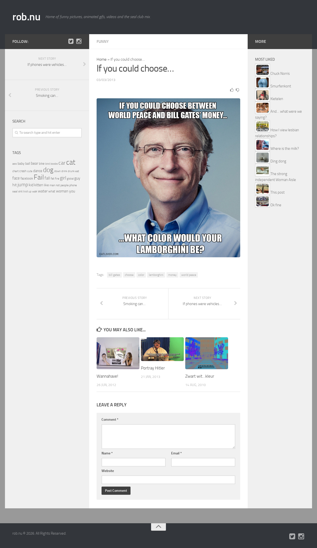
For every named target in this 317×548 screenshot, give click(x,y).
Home (101, 59)
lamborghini (156, 275)
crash (22, 171)
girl (63, 178)
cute (29, 171)
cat (70, 162)
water (43, 191)
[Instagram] (79, 41)
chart (15, 171)
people (64, 185)
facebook (27, 178)
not (58, 185)
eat (77, 171)
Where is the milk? (284, 148)
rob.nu (26, 17)
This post (277, 192)
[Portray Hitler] (162, 349)
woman (62, 191)
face (16, 178)
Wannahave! (107, 376)
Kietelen (276, 99)
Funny (103, 41)
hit (14, 185)
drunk (71, 171)
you (72, 191)
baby (21, 163)
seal (15, 191)
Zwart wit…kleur (199, 376)
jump (23, 184)
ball (27, 163)
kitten (38, 185)
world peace (188, 275)
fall (47, 178)
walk (34, 191)
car (61, 163)
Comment (110, 420)
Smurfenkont (280, 86)
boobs (54, 163)
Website (108, 471)
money (172, 275)
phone (73, 185)
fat (52, 178)
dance (37, 171)
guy (77, 178)
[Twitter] (71, 41)
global (70, 178)
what (51, 191)
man (52, 185)
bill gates (114, 275)
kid (31, 185)
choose (129, 275)
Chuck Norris (280, 73)
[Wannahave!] (118, 353)
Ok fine (275, 205)
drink (64, 171)
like (46, 185)
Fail (39, 177)
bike (42, 163)
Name (107, 453)
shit (20, 191)
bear (34, 163)
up (29, 191)
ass (14, 163)
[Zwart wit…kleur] (206, 353)
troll (25, 191)
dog (48, 170)
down (57, 171)
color (141, 275)
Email (176, 453)
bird (47, 163)
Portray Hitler (153, 367)
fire (57, 178)
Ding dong (278, 161)
